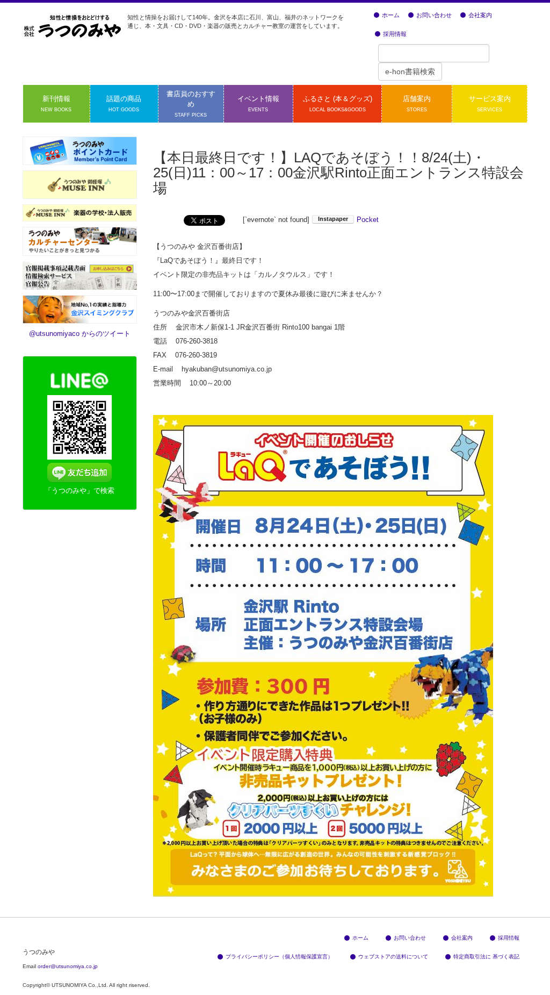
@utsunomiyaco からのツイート (80, 334)
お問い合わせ (434, 15)
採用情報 (395, 34)
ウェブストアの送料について (393, 957)
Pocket (368, 220)
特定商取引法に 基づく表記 (486, 957)
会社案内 (480, 15)
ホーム (391, 15)
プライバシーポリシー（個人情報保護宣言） (279, 957)
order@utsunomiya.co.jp (68, 966)
